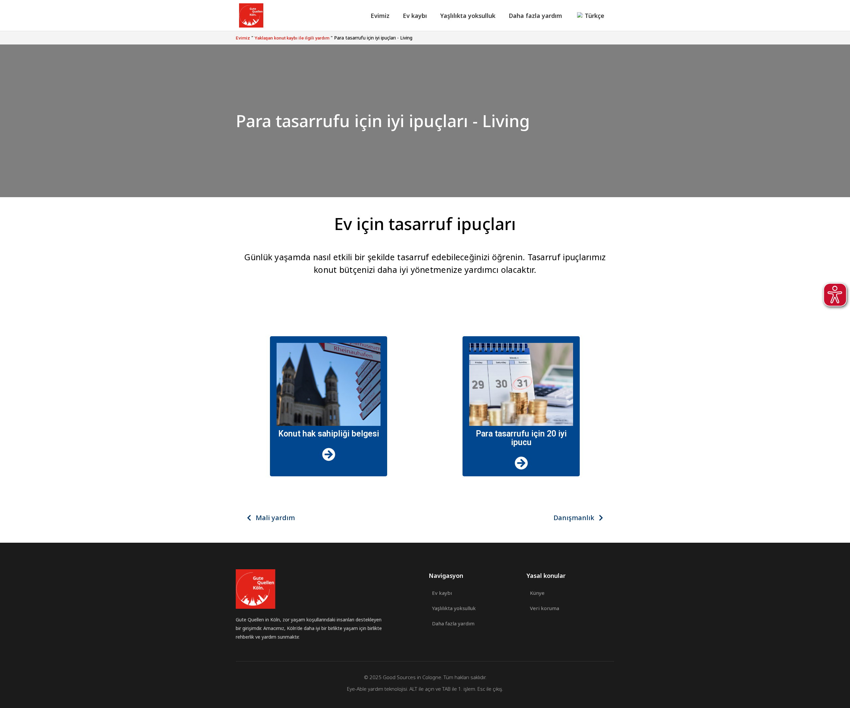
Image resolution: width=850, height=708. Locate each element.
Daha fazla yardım (535, 16)
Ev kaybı (415, 16)
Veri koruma (544, 608)
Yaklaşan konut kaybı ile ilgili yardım (292, 37)
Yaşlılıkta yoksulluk (467, 16)
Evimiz (380, 16)
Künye (537, 593)
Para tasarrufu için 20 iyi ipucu (521, 438)
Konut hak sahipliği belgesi (328, 433)
